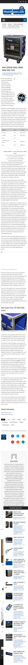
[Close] (5, 508)
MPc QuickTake (13, 422)
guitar (19, 419)
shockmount (5, 424)
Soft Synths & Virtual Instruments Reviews (19, 644)
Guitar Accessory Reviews (9, 73)
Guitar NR (23, 564)
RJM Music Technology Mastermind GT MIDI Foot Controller (19, 623)
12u (9, 419)
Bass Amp (15, 576)
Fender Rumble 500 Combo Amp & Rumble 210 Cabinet (19, 572)
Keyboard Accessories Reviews (12, 73)
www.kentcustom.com (7, 414)
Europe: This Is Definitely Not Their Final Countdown (19, 513)
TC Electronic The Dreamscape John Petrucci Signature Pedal (19, 607)
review (21, 422)
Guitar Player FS (17, 566)
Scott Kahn (10, 75)
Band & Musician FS (17, 517)
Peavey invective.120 (19, 537)
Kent (24, 419)
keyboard (4, 422)
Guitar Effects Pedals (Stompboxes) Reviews (19, 614)
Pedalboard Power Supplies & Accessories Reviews (20, 659)
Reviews (16, 74)
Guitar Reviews (20, 554)
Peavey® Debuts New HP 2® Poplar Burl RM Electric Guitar (19, 560)
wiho (12, 424)
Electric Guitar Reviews (19, 552)
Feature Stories (17, 564)
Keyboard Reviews (21, 641)
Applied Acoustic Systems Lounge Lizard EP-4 (19, 636)
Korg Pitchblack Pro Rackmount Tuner (19, 652)
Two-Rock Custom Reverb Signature (18, 594)
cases (13, 419)
